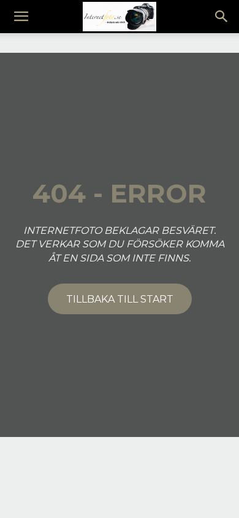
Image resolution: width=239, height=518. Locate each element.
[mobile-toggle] (20, 16)
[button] (222, 16)
